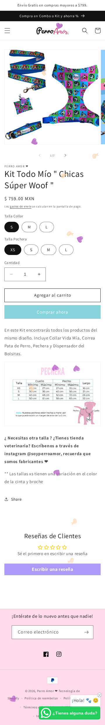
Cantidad (12, 262)
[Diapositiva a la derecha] (65, 155)
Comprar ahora (52, 312)
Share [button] (16, 499)
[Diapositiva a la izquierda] (39, 155)
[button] (7, 30)
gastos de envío (21, 206)
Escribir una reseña (52, 569)
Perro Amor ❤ (47, 691)
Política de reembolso (41, 698)
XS (12, 249)
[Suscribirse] (86, 632)
